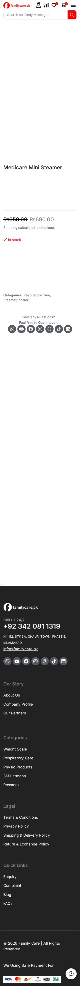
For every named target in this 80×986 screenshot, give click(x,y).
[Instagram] (40, 329)
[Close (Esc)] (0, 579)
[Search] (72, 14)
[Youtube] (21, 329)
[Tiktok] (59, 329)
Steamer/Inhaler (15, 300)
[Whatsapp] (12, 329)
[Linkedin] (68, 329)
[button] (38, 5)
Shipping (10, 228)
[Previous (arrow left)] (0, 584)
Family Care (29, 943)
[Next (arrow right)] (2, 584)
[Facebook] (31, 329)
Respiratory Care (37, 295)
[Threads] (49, 329)
